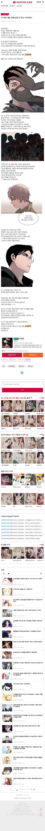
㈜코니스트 (22, 803)
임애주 (16, 341)
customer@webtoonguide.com (24, 813)
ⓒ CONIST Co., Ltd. (22, 795)
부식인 (19, 339)
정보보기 (33, 355)
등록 (22, 390)
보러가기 (12, 355)
